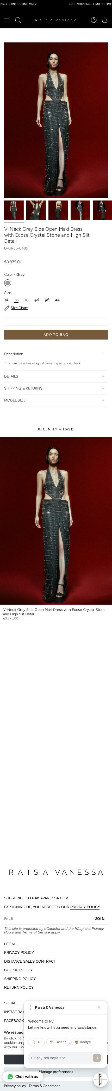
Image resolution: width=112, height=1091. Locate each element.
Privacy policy (15, 1086)
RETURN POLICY (19, 987)
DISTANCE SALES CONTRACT (30, 961)
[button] (18, 20)
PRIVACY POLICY (84, 907)
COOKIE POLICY (18, 970)
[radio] (7, 282)
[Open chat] (100, 1079)
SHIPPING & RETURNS (23, 388)
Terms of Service (36, 932)
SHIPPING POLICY (20, 979)
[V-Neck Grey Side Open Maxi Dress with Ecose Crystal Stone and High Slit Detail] (56, 521)
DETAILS (11, 376)
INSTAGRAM (15, 1012)
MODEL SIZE (15, 400)
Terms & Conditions (44, 1086)
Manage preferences (56, 1072)
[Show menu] (7, 20)
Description (13, 354)
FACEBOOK (14, 1021)
